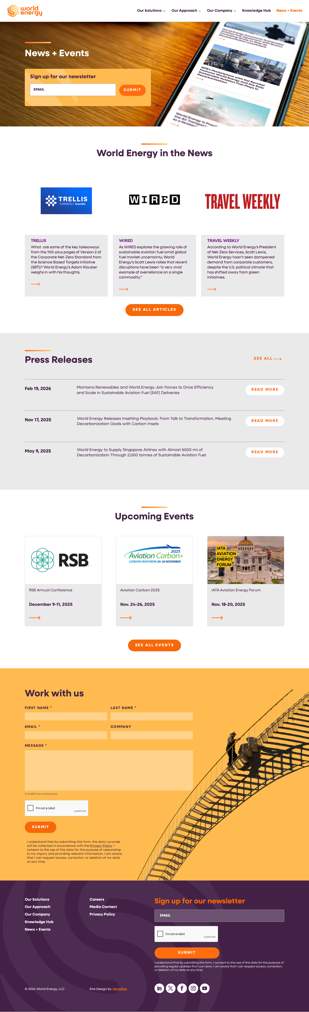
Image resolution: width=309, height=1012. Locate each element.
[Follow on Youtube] (205, 988)
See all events (154, 645)
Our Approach (184, 11)
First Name (38, 708)
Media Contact (103, 907)
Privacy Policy (101, 846)
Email (32, 727)
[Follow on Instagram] (193, 988)
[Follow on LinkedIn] (159, 988)
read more (264, 390)
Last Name (123, 708)
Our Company (219, 11)
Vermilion (119, 989)
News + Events (289, 11)
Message (36, 746)
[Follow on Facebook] (182, 988)
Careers (97, 900)
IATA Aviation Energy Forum (236, 590)
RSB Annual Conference (50, 590)
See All (263, 359)
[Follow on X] (171, 988)
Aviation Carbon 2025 (140, 590)
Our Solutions (149, 11)
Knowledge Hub (256, 11)
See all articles (154, 310)
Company (121, 727)
